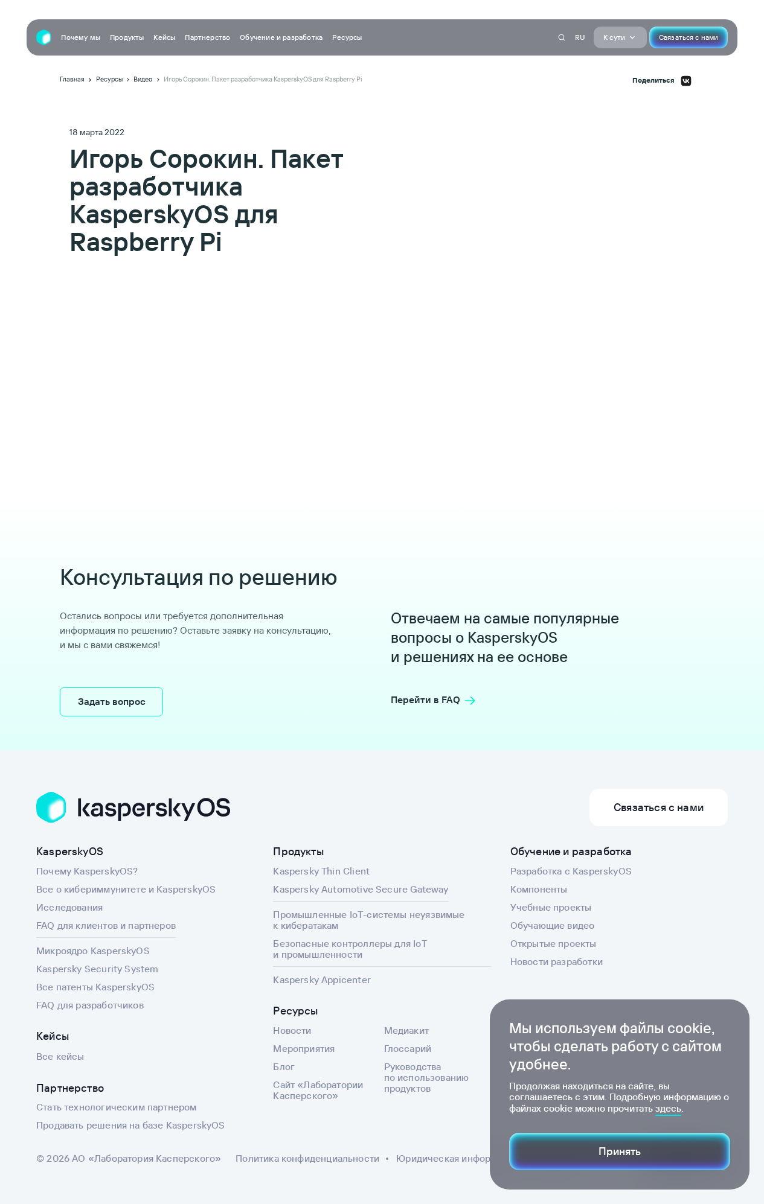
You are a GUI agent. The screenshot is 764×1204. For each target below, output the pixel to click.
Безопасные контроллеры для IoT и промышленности (349, 949)
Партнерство (207, 37)
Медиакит (406, 1030)
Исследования (69, 907)
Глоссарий (408, 1048)
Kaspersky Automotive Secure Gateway (360, 889)
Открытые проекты (553, 943)
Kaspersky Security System (97, 968)
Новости (292, 1030)
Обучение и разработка (281, 37)
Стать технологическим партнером (116, 1106)
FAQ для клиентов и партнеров (106, 925)
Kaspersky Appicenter (322, 979)
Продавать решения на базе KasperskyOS (130, 1125)
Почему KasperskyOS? (87, 870)
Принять (620, 1151)
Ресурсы (347, 37)
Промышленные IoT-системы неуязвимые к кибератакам (368, 920)
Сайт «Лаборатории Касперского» (318, 1090)
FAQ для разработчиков (90, 1004)
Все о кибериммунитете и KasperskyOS (126, 889)
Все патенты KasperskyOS (95, 986)
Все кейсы (60, 1056)
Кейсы (164, 37)
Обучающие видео (552, 925)
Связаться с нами (688, 37)
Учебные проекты (551, 907)
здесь (668, 1108)
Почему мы (80, 37)
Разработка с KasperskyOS (571, 870)
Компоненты (539, 889)
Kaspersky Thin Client (321, 870)
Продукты (127, 37)
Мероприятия (304, 1048)
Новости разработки (556, 961)
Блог (284, 1066)
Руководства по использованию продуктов (426, 1077)
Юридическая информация (457, 1158)
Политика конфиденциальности (307, 1158)
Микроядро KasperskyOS (93, 950)
